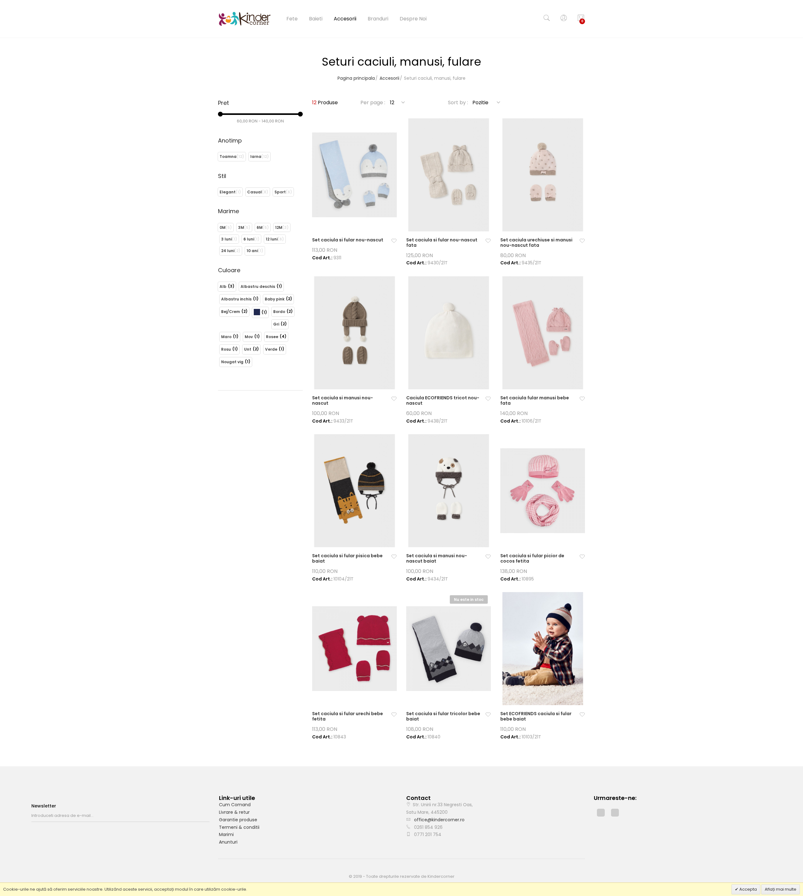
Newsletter (43, 806)
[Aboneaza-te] (208, 816)
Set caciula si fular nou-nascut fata (441, 242)
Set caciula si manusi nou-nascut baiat (436, 558)
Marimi (226, 834)
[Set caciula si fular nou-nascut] (354, 174)
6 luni (248, 239)
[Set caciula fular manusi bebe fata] (542, 332)
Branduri (378, 18)
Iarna (255, 156)
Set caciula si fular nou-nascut (347, 240)
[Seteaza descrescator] (505, 102)
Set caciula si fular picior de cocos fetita (532, 558)
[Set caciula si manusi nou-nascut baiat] (448, 490)
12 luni (272, 239)
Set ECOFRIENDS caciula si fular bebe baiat (536, 716)
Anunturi (228, 842)
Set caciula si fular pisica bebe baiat (347, 558)
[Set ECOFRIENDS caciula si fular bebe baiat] (542, 648)
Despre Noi (413, 18)
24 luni (227, 250)
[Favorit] (394, 241)
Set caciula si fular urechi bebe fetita (347, 716)
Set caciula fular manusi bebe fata (534, 400)
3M (241, 227)
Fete (292, 18)
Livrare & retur (234, 812)
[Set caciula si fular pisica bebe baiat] (354, 490)
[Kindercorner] (244, 19)
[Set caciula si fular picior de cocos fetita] (542, 490)
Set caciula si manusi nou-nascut (342, 400)
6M (260, 227)
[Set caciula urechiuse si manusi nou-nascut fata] (542, 174)
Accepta (747, 889)
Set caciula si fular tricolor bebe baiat (443, 716)
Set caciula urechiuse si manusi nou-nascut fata (536, 242)
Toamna (228, 156)
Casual (254, 192)
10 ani (252, 250)
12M (278, 227)
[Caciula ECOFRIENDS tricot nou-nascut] (448, 332)
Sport (280, 192)
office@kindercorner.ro (439, 820)
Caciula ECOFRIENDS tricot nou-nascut (442, 400)
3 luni (226, 239)
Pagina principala (356, 78)
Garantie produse (238, 820)
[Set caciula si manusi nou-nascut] (354, 332)
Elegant (228, 192)
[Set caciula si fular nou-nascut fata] (448, 174)
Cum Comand (235, 805)
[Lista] (581, 102)
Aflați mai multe (780, 889)
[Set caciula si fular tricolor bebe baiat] (448, 648)
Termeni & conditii (239, 827)
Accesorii (345, 18)
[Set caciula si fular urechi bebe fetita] (354, 648)
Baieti (315, 18)
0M (223, 227)
